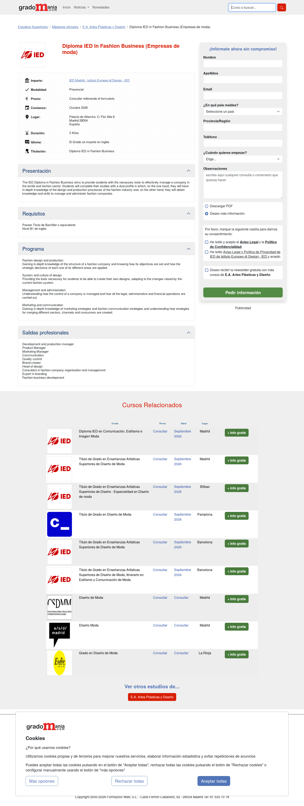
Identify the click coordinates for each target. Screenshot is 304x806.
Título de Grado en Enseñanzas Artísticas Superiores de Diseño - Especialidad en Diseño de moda (114, 491)
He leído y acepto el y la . (243, 244)
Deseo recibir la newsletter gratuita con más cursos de (242, 272)
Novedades (100, 7)
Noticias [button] (80, 7)
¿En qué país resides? (220, 105)
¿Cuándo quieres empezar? (225, 152)
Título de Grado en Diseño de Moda (105, 514)
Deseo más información (227, 213)
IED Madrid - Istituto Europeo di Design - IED (99, 80)
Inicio (67, 7)
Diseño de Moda (91, 597)
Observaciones (215, 168)
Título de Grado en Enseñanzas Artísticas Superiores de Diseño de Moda (109, 461)
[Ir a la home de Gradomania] (38, 7)
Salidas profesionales (45, 332)
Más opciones (42, 781)
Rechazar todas (129, 781)
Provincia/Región (216, 121)
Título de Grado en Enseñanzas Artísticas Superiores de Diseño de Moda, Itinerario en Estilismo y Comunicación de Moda (111, 574)
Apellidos (210, 73)
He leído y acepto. (245, 254)
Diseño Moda (89, 625)
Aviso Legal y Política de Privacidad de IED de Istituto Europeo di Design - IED (245, 254)
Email (207, 89)
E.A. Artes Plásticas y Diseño (152, 697)
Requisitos (33, 213)
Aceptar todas (214, 781)
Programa (33, 248)
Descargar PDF (221, 206)
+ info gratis (236, 432)
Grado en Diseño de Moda (98, 652)
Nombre (209, 57)
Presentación (36, 170)
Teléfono (210, 137)
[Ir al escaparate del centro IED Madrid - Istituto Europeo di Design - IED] (40, 55)
